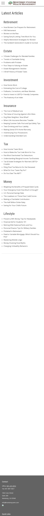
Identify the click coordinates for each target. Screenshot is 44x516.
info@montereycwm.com (10, 503)
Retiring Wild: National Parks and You (18, 225)
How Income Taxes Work (13, 149)
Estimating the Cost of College (15, 88)
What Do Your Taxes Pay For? (15, 170)
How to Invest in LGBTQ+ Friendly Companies (21, 94)
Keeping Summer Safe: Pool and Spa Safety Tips (22, 123)
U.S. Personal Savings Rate (14, 193)
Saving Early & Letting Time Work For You (20, 36)
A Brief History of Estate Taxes (15, 72)
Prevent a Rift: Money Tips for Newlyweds (20, 219)
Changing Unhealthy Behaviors (16, 246)
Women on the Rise (11, 33)
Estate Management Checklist (15, 68)
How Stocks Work (10, 85)
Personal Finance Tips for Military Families (20, 228)
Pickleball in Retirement (13, 231)
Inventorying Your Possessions (16, 133)
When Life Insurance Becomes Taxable (18, 120)
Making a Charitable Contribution (16, 199)
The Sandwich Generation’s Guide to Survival (21, 43)
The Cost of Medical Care (13, 111)
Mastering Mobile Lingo (13, 240)
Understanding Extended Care (15, 136)
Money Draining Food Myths (14, 243)
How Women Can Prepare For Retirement (19, 27)
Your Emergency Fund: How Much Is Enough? (21, 190)
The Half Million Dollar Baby (14, 202)
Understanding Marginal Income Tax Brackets (21, 158)
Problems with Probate (12, 62)
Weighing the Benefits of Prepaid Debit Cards (21, 187)
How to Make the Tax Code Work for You (19, 152)
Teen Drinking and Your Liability (16, 126)
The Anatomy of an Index (13, 97)
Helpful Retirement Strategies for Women (20, 40)
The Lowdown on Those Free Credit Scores (20, 196)
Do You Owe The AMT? (12, 173)
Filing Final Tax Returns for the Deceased (19, 167)
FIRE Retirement (10, 30)
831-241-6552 (11, 486)
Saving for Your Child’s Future (15, 205)
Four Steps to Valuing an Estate (16, 65)
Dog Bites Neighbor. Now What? (16, 117)
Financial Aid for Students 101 (15, 222)
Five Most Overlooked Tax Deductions (18, 155)
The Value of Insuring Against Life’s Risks (19, 114)
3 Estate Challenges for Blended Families (19, 56)
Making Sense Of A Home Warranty (17, 129)
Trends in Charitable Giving (14, 59)
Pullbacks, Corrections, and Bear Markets (19, 91)
